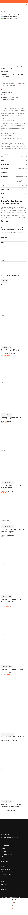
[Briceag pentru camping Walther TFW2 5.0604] (14, 755)
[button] (6, 347)
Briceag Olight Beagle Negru (12, 669)
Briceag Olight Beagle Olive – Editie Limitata (13, 600)
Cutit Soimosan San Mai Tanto (13, 737)
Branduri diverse (8, 491)
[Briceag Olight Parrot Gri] (14, 369)
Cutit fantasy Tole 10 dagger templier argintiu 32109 (13, 530)
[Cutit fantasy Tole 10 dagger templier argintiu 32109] (14, 506)
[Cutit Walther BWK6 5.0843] (14, 301)
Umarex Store (12, 353)
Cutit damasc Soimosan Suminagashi (11, 486)
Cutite (2, 353)
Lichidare (7, 421)
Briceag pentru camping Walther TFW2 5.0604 (11, 805)
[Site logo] (14, 5)
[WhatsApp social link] (14, 1)
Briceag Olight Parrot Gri (11, 417)
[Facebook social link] (12, 1)
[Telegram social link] (16, 1)
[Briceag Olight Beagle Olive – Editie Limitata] (14, 550)
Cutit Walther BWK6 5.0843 (12, 350)
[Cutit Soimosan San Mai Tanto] (14, 688)
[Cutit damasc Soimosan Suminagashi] (14, 436)
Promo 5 (7, 353)
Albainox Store (7, 535)
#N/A (2, 491)
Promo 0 (7, 810)
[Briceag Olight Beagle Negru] (14, 620)
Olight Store (12, 421)
